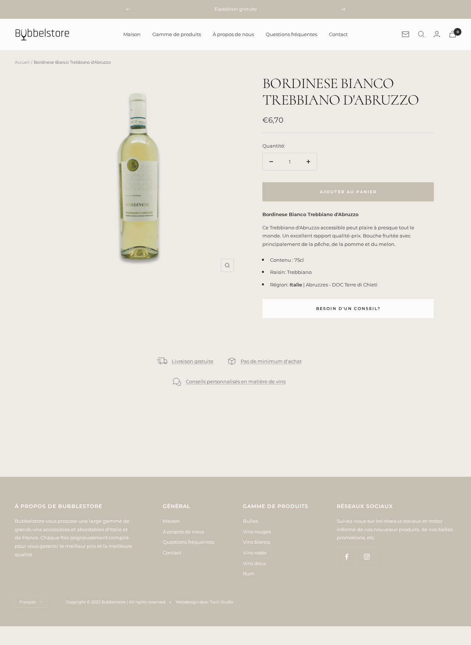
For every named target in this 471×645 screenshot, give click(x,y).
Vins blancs (256, 542)
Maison (132, 34)
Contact (338, 34)
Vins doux (254, 563)
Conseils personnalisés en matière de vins (236, 381)
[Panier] (452, 34)
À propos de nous (233, 34)
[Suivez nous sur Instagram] (367, 557)
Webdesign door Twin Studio (204, 602)
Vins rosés (254, 553)
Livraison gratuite (192, 361)
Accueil (22, 62)
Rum (249, 574)
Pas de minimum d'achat (271, 361)
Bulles (250, 521)
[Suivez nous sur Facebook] (347, 557)
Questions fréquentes (291, 34)
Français (28, 602)
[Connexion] (436, 34)
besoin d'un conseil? (348, 308)
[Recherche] (421, 34)
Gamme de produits (176, 34)
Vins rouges (257, 532)
